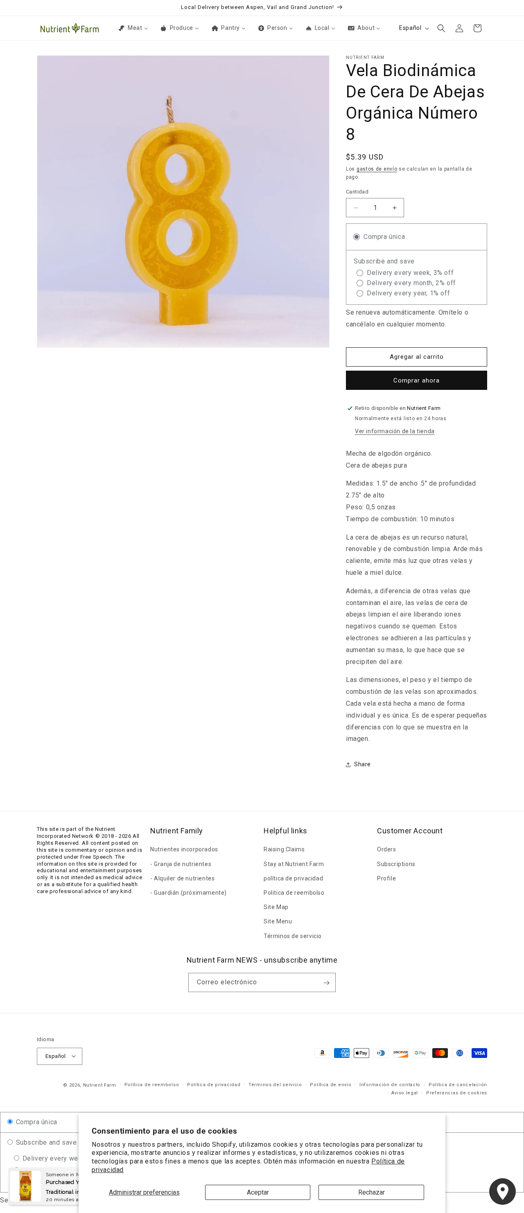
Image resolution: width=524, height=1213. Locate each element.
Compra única (35, 1122)
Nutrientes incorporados (184, 849)
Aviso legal (404, 1093)
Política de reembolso (151, 1084)
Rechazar (371, 1192)
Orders (386, 849)
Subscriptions (396, 863)
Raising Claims (284, 849)
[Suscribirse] (326, 982)
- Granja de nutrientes (180, 863)
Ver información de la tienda (395, 431)
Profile (386, 878)
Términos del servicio (275, 1084)
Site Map (276, 907)
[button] (441, 28)
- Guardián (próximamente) (188, 892)
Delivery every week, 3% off (64, 1158)
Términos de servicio (293, 935)
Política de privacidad (213, 1084)
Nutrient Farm (99, 1084)
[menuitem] (133, 27)
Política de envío (330, 1084)
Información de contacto (389, 1084)
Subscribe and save (45, 1142)
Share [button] (362, 764)
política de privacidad (293, 878)
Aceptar (258, 1192)
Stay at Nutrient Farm (294, 863)
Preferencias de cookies (456, 1093)
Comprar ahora (416, 380)
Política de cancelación (458, 1084)
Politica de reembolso (294, 892)
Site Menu (278, 921)
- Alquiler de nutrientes (182, 878)
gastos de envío (377, 169)
